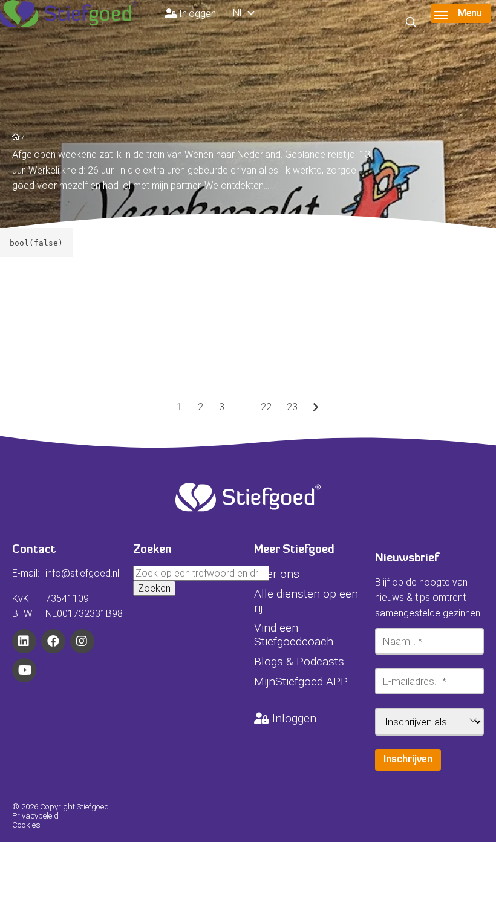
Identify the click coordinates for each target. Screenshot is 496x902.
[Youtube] (24, 670)
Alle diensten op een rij (306, 601)
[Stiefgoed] (72, 13)
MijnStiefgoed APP (301, 681)
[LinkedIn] (24, 641)
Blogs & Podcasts (299, 661)
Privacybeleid (35, 815)
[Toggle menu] (461, 13)
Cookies (26, 824)
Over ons (276, 574)
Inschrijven (407, 760)
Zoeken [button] (154, 588)
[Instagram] (82, 641)
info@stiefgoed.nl (82, 573)
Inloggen (197, 13)
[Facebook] (53, 641)
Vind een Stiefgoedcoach (293, 635)
